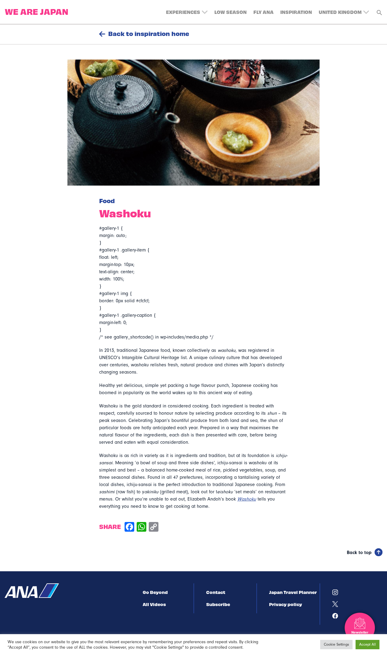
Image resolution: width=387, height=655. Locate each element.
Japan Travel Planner (293, 592)
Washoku (246, 499)
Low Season (230, 12)
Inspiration (296, 12)
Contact (215, 592)
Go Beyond (155, 592)
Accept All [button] (367, 644)
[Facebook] (129, 527)
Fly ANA (263, 12)
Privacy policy (285, 604)
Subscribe (218, 604)
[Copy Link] (154, 527)
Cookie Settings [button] (336, 644)
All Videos (154, 604)
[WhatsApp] (141, 527)
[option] (193, 123)
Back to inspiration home (148, 33)
